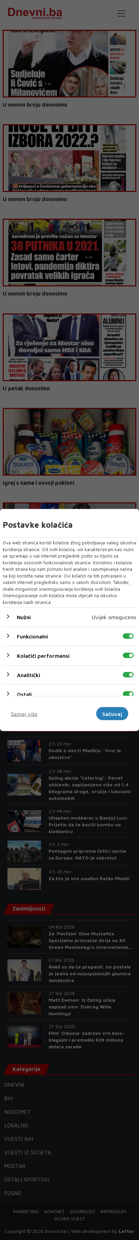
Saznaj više (24, 714)
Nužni (24, 617)
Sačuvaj (112, 714)
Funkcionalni (32, 636)
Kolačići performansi (43, 656)
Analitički (28, 675)
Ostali (24, 694)
